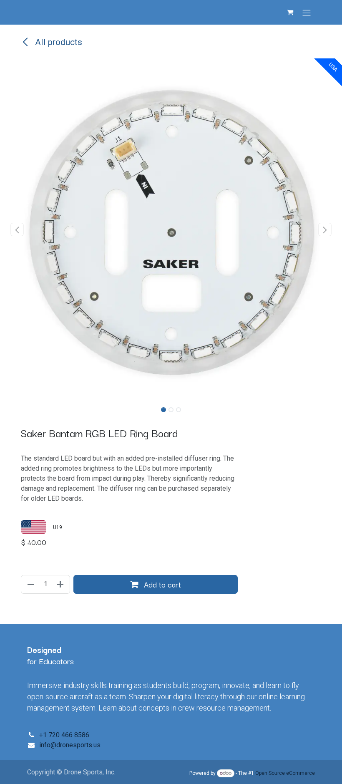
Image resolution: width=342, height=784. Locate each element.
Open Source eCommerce (285, 773)
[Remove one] (29, 584)
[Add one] (61, 584)
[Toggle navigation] (306, 12)
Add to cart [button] (161, 584)
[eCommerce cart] (290, 12)
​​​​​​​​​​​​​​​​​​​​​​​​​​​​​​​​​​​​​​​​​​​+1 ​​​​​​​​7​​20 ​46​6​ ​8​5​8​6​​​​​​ (64, 735)
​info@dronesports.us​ (70, 745)
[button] (17, 229)
